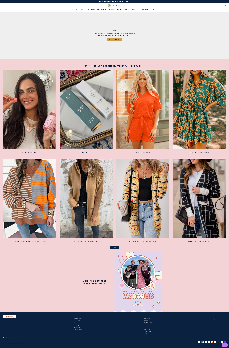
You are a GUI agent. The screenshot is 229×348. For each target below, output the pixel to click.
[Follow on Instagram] (6, 337)
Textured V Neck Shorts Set (143, 152)
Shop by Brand (144, 9)
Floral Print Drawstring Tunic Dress (199, 152)
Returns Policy (77, 322)
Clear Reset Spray (86, 152)
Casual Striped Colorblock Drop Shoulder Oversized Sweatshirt (29, 241)
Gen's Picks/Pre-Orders (123, 9)
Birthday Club (77, 318)
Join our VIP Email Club (79, 320)
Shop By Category (101, 9)
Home (76, 9)
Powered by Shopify (21, 343)
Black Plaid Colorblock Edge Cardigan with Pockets (199, 241)
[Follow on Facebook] (3, 337)
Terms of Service (78, 329)
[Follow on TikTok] (9, 337)
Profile (214, 322)
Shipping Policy (78, 325)
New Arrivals (91, 9)
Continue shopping (114, 39)
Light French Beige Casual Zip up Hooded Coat (86, 241)
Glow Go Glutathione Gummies (29, 152)
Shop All (152, 9)
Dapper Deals (83, 9)
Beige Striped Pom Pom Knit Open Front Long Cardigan (143, 241)
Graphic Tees (135, 9)
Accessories (112, 9)
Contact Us (77, 327)
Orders (214, 319)
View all (114, 247)
